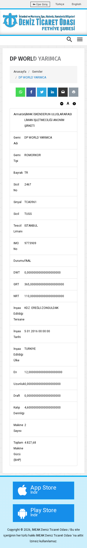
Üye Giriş (42, 4)
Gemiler (37, 71)
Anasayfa (20, 71)
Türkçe (59, 4)
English (76, 4)
